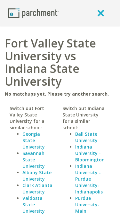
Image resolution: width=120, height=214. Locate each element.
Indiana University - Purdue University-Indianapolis (89, 179)
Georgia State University (33, 140)
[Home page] (33, 13)
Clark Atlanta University (37, 188)
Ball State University (86, 137)
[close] (100, 13)
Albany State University (37, 175)
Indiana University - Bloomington (90, 153)
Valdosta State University (33, 204)
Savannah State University (33, 159)
